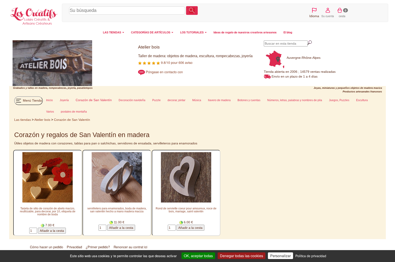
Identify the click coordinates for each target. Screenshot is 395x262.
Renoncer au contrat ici (130, 247)
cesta (342, 13)
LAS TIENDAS (112, 32)
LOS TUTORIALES (192, 32)
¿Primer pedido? (98, 247)
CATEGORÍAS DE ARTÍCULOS (151, 32)
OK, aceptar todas (198, 255)
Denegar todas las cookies (241, 255)
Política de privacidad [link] (310, 256)
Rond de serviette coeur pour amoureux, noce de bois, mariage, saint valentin (186, 210)
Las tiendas (22, 120)
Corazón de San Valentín (72, 120)
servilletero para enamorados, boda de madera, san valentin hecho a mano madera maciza (117, 210)
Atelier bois (42, 120)
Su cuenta (327, 16)
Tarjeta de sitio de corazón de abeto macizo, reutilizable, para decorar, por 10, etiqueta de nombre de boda (47, 211)
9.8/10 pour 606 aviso (176, 62)
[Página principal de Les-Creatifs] (34, 15)
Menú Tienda (32, 100)
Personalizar (280, 255)
